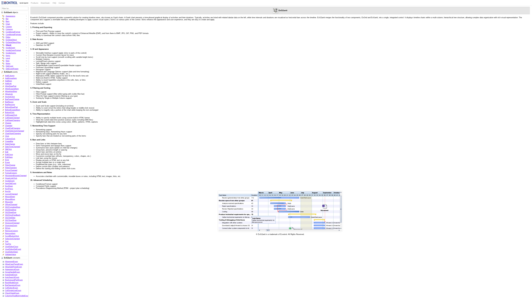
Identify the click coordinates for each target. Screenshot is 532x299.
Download (45, 3)
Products (34, 3)
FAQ (54, 3)
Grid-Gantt (24, 3)
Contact (62, 3)
